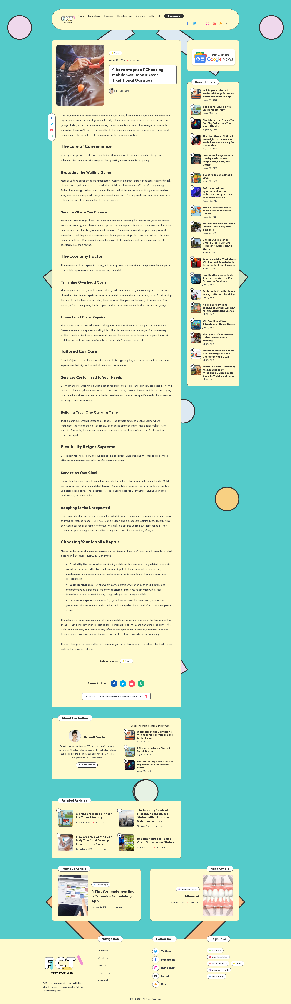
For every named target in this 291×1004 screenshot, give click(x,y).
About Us (102, 965)
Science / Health (145, 16)
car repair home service (96, 295)
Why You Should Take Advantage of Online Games (219, 322)
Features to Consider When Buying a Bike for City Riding (219, 293)
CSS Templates (219, 957)
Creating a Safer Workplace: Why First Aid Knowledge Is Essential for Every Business (219, 262)
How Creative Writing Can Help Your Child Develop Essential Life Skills (94, 840)
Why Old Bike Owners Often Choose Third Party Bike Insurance (219, 226)
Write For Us (103, 957)
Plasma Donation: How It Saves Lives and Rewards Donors (217, 210)
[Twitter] (194, 23)
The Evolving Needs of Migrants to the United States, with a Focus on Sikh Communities (153, 815)
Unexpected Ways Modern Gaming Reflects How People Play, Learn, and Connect (218, 160)
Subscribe (174, 16)
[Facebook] (188, 23)
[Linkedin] (201, 23)
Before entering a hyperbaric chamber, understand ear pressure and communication (217, 193)
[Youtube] (214, 23)
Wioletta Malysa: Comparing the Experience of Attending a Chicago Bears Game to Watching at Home (219, 371)
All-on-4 (192, 896)
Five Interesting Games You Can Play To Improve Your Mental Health (155, 764)
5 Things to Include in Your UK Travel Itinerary (153, 750)
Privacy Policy (104, 972)
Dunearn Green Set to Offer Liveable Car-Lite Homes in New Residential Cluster (217, 244)
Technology (94, 16)
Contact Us (103, 950)
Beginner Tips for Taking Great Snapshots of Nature (156, 840)
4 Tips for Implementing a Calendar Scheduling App (113, 896)
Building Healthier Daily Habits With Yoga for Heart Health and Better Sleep (155, 734)
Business (108, 16)
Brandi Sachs (95, 737)
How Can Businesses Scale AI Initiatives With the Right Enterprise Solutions (218, 278)
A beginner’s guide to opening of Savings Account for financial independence (219, 307)
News (81, 16)
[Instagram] (207, 23)
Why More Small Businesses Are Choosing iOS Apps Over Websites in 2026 (218, 353)
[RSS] (220, 23)
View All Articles (87, 764)
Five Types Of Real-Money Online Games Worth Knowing (218, 337)
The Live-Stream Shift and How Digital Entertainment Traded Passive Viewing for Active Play (218, 141)
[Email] (227, 23)
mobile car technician (114, 190)
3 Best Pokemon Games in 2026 (218, 176)
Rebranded (103, 980)
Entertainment (124, 16)
